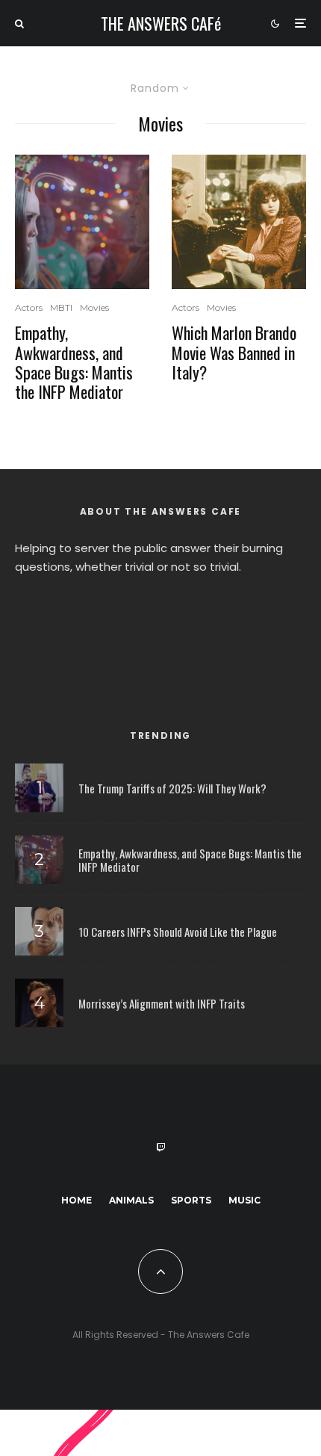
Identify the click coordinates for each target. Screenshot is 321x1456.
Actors (29, 307)
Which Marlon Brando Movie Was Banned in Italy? (234, 352)
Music (244, 1200)
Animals (131, 1200)
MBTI (61, 307)
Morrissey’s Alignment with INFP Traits (161, 1003)
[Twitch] (160, 1147)
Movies (94, 307)
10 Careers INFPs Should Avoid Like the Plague (177, 931)
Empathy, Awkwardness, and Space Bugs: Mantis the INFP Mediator (74, 362)
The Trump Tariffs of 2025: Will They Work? (172, 788)
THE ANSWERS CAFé (161, 23)
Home (76, 1200)
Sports (191, 1200)
